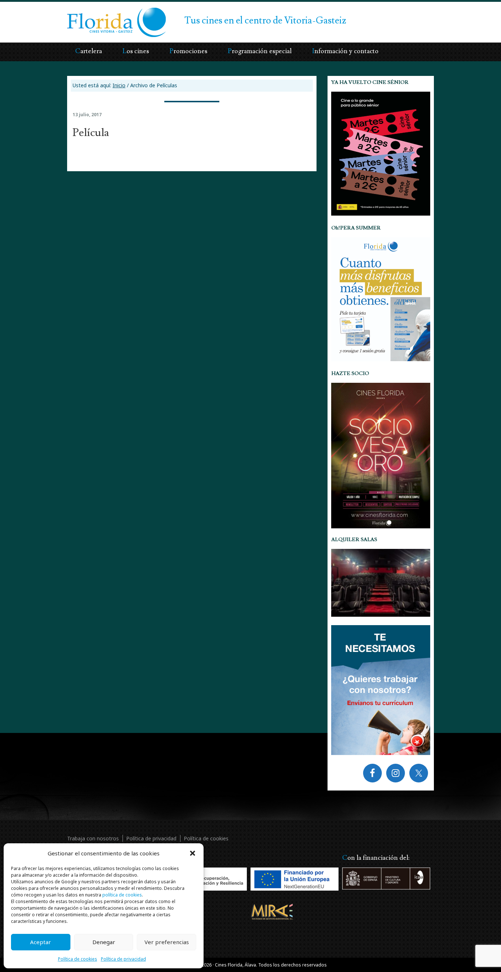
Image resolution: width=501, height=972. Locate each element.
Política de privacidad (123, 959)
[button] (192, 853)
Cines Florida (95, 16)
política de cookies (122, 895)
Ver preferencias (167, 942)
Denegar (103, 942)
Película (91, 132)
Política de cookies (77, 959)
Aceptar (40, 942)
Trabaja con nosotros (93, 838)
